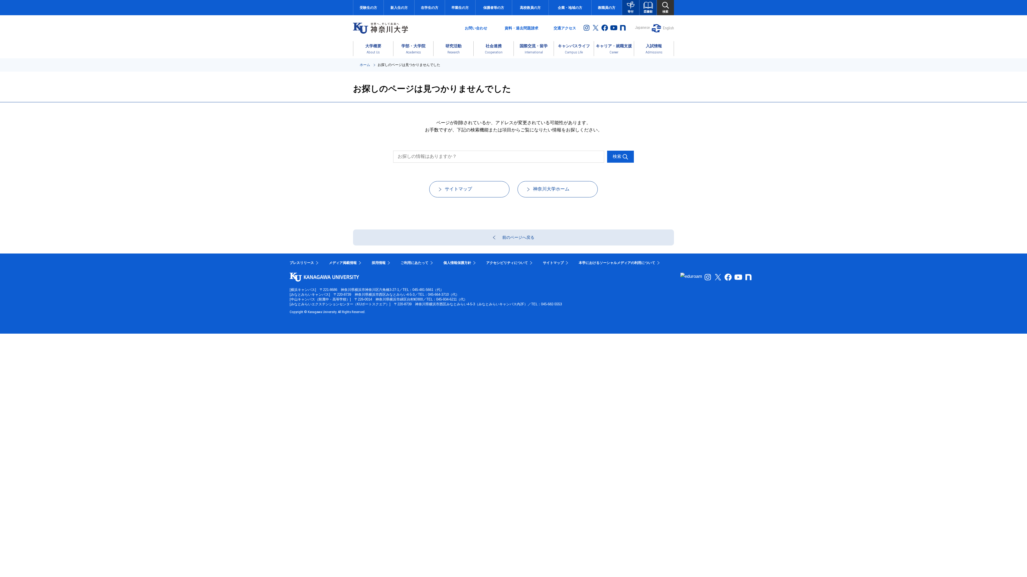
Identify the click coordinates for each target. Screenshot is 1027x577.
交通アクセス (565, 28)
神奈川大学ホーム (551, 189)
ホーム (365, 65)
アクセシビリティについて (507, 263)
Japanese (642, 27)
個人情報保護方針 (457, 263)
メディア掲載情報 (343, 263)
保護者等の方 (493, 8)
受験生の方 (368, 8)
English (668, 28)
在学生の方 (429, 8)
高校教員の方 (530, 8)
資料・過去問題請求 (521, 28)
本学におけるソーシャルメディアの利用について (617, 263)
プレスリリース (302, 263)
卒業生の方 (460, 8)
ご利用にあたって (414, 263)
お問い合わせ (476, 28)
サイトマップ (458, 189)
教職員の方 (606, 8)
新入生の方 (399, 8)
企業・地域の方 (570, 8)
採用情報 (379, 263)
